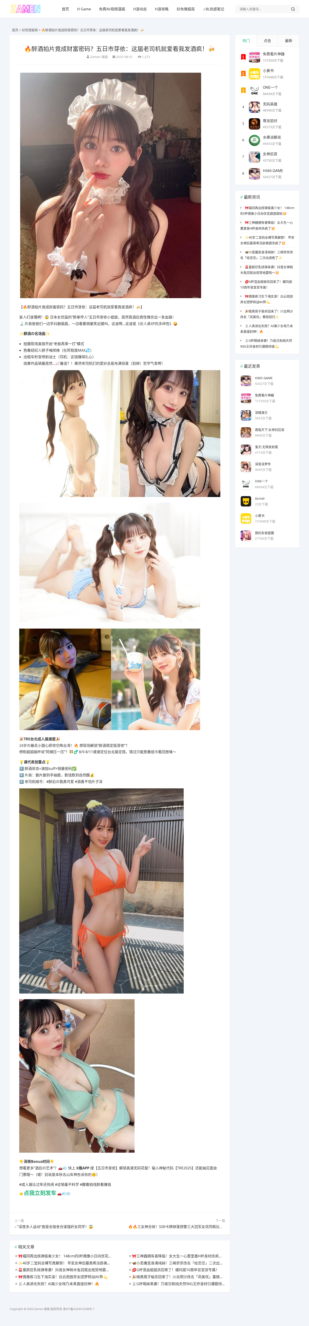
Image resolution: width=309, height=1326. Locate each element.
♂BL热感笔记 (213, 9)
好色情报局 (186, 9)
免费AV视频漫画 (112, 9)
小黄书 (268, 70)
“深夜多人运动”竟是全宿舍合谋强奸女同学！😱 (55, 1226)
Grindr (260, 498)
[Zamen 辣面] (25, 12)
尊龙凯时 (270, 120)
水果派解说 (272, 137)
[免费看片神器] (254, 57)
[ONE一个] (254, 90)
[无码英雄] (254, 107)
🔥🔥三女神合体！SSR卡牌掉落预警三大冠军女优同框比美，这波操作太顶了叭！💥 (196, 1226)
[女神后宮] (254, 157)
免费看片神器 (274, 53)
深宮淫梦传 (263, 464)
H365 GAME (273, 170)
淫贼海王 (261, 412)
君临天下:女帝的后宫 (269, 429)
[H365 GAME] (254, 173)
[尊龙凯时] (254, 124)
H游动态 (140, 9)
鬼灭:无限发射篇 (266, 447)
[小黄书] (254, 73)
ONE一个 (270, 87)
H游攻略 (162, 9)
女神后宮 (270, 153)
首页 (65, 9)
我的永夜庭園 (264, 533)
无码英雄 (270, 104)
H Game (84, 9)
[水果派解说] (254, 140)
